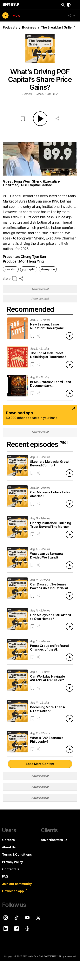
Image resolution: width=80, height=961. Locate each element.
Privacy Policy (12, 862)
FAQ (5, 876)
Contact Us (10, 869)
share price (48, 269)
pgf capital (28, 269)
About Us (9, 847)
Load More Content (40, 764)
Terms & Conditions (17, 854)
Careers (8, 840)
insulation (11, 269)
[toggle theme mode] (68, 5)
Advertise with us (54, 840)
